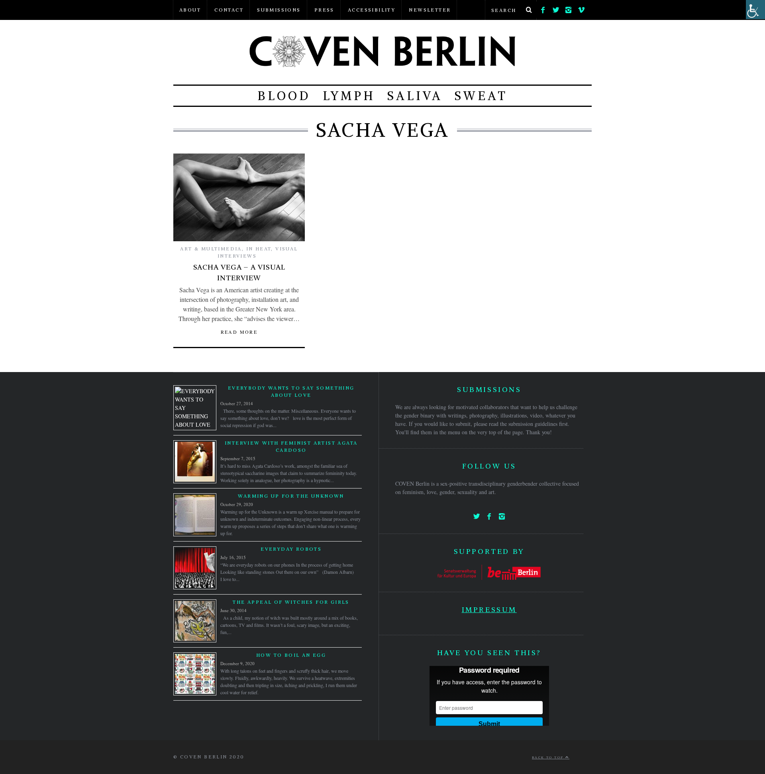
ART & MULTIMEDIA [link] (210, 249)
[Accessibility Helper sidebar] (755, 9)
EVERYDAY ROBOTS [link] (291, 549)
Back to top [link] (548, 757)
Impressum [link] (489, 609)
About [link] (190, 10)
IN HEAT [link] (258, 249)
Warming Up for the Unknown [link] (291, 496)
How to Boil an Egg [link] (291, 655)
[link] (543, 8)
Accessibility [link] (371, 10)
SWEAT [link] (481, 95)
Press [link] (324, 10)
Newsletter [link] (430, 10)
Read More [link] (239, 331)
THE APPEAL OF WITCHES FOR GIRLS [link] (291, 602)
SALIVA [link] (415, 95)
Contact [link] (228, 10)
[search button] (529, 10)
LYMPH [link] (349, 95)
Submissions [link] (278, 10)
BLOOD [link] (284, 95)
